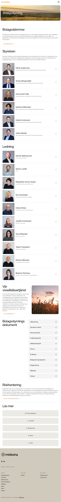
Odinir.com (21, 497)
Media (2, 486)
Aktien (2, 488)
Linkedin (23, 475)
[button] (58, 2)
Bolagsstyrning (4, 479)
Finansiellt (3, 477)
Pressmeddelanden (5, 481)
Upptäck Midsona (5, 475)
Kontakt (3, 490)
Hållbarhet (3, 484)
